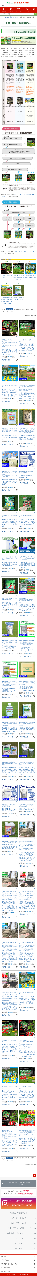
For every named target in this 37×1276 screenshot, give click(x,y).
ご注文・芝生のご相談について (18, 1228)
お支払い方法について (18, 1213)
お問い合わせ (5, 1260)
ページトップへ (34, 1175)
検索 (35, 14)
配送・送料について (19, 1218)
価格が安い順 (25, 309)
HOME (2, 17)
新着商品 (4, 11)
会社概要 (18, 1249)
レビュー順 (10, 311)
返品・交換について (19, 1223)
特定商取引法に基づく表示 (9, 1264)
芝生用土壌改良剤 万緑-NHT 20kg (18, 298)
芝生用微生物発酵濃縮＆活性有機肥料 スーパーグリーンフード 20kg (6, 300)
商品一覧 (11, 11)
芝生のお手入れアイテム (11, 17)
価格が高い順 (17, 309)
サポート (18, 1243)
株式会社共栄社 (5, 1271)
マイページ (26, 11)
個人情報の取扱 (5, 1268)
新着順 (32, 309)
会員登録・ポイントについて (18, 1233)
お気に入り (18, 11)
